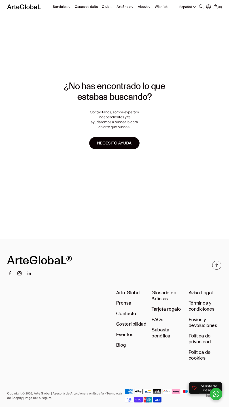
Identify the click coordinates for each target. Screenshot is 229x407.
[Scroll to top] (216, 268)
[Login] (208, 6)
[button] (188, 7)
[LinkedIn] (29, 273)
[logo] (24, 6)
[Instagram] (19, 273)
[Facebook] (10, 273)
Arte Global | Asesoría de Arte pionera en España (69, 393)
